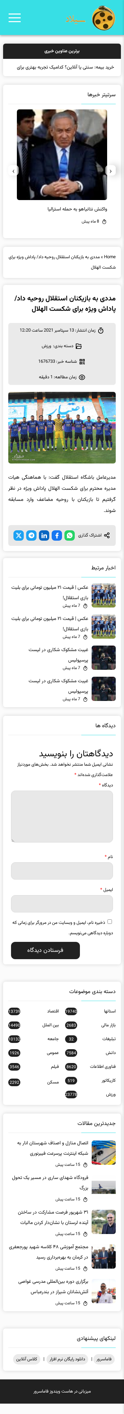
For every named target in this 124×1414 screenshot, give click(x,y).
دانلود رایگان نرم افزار (67, 1369)
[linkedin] (44, 546)
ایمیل (106, 900)
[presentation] (110, 180)
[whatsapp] (69, 546)
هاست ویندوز (61, 1401)
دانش (91, 1063)
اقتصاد (33, 1021)
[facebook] (57, 546)
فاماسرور (104, 1369)
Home (110, 267)
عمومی (34, 1063)
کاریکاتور (92, 1091)
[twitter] (18, 546)
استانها (90, 1021)
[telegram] (31, 546)
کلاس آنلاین (26, 1369)
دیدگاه (106, 795)
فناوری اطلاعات (91, 1077)
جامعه (33, 1049)
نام (109, 867)
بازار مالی (91, 1035)
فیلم (34, 1077)
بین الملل (33, 1035)
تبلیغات (92, 1049)
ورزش (46, 356)
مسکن (34, 1092)
